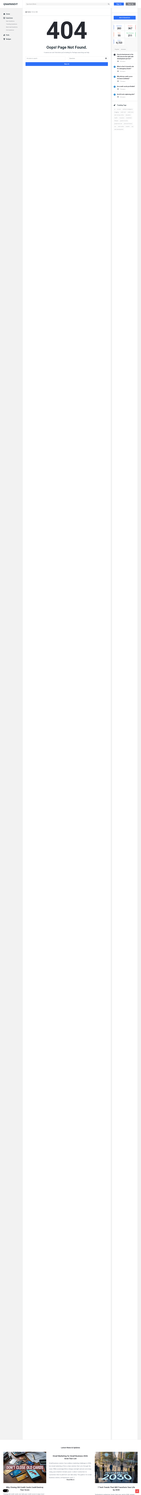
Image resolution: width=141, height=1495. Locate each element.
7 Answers (122, 81)
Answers (123, 49)
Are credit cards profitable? (126, 86)
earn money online (119, 115)
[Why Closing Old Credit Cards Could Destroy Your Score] (24, 1467)
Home (8, 14)
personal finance (128, 123)
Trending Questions (11, 24)
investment (129, 118)
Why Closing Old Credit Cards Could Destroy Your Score (24, 1488)
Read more (70, 1479)
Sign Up (130, 4)
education (128, 115)
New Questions (10, 21)
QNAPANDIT (10, 4)
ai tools (119, 109)
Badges (8, 39)
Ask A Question (124, 17)
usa (132, 126)
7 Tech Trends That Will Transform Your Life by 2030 (116, 1488)
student (128, 126)
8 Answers (122, 61)
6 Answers (122, 97)
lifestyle (116, 120)
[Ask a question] (137, 1491)
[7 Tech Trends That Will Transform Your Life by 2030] (116, 1467)
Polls (7, 35)
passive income (124, 120)
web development (118, 129)
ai (114, 109)
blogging (116, 112)
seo (115, 126)
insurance (121, 118)
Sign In (118, 4)
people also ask (118, 123)
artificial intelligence (128, 109)
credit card (123, 112)
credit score (130, 112)
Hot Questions (10, 30)
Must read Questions (12, 27)
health (116, 118)
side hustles (121, 126)
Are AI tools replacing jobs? (126, 94)
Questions (9, 18)
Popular (117, 49)
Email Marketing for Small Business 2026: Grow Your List (70, 1457)
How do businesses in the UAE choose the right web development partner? (125, 56)
